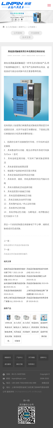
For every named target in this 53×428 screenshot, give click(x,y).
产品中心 (19, 357)
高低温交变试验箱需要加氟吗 (15, 254)
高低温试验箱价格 (33, 283)
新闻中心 (22, 27)
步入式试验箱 (11, 27)
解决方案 (19, 364)
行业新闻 (35, 33)
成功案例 (8, 364)
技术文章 (26, 37)
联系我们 (31, 364)
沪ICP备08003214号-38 (24, 392)
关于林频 (31, 357)
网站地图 (38, 392)
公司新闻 (31, 27)
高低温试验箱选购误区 (13, 291)
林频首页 (8, 357)
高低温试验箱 (16, 63)
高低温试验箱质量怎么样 (36, 276)
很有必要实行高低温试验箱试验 (16, 245)
